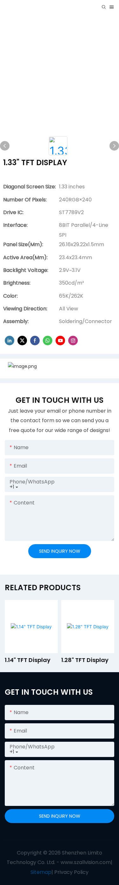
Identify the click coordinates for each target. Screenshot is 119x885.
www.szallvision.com (86, 862)
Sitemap (40, 872)
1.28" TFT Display (85, 660)
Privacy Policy (71, 872)
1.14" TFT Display (27, 660)
